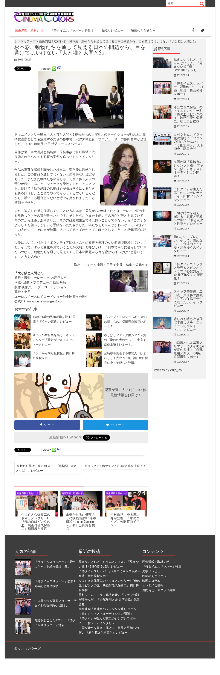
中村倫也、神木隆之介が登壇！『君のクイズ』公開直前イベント (124, 519)
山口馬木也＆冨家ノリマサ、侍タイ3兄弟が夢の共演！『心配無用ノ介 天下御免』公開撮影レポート (189, 349)
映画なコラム (151, 580)
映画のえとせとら (143, 30)
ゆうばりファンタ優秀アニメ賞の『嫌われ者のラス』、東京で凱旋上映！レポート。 (125, 339)
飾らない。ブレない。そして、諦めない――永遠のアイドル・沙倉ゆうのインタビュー (188, 243)
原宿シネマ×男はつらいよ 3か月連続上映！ (113, 466)
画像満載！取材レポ (29, 30)
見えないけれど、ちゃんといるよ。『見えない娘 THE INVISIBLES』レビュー (188, 64)
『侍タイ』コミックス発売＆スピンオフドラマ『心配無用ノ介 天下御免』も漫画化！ (188, 270)
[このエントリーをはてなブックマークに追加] (59, 69)
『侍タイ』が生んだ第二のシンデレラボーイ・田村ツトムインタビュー (188, 194)
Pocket (46, 69)
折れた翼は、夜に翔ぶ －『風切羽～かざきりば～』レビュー (46, 468)
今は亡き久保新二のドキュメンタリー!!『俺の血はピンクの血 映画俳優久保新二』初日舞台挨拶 (35, 521)
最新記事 (161, 48)
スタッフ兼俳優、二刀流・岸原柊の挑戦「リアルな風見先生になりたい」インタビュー (188, 298)
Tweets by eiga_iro (167, 370)
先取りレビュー (112, 30)
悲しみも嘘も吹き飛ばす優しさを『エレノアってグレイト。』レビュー (188, 324)
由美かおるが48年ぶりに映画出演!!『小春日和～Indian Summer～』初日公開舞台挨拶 (81, 521)
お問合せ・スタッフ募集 (158, 590)
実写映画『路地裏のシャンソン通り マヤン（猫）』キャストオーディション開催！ (188, 168)
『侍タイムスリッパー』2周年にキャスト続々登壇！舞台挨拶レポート (189, 88)
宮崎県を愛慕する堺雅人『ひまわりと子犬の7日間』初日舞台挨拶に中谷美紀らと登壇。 (126, 358)
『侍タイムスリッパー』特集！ (72, 30)
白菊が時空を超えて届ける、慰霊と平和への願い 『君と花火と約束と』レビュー (188, 218)
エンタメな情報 (152, 585)
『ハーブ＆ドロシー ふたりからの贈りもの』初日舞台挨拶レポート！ (125, 321)
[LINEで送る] (54, 69)
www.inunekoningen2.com (45, 301)
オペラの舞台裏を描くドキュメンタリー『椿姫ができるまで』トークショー (54, 339)
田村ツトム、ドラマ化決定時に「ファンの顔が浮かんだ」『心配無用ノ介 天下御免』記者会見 (188, 141)
